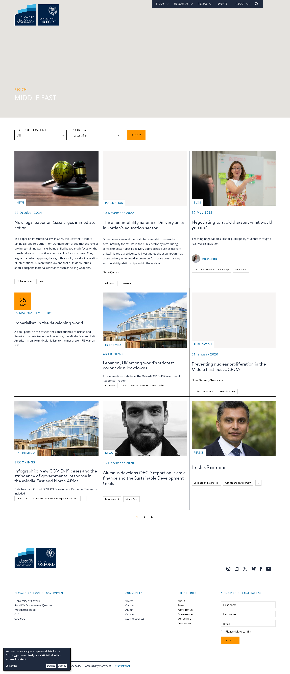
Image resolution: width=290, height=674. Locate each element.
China (212, 505)
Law (41, 281)
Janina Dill (20, 243)
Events (222, 4)
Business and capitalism (206, 482)
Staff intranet (122, 665)
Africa (20, 505)
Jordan (149, 283)
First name (229, 605)
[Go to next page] (152, 517)
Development (112, 499)
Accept (62, 665)
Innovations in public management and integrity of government (226, 497)
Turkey (246, 512)
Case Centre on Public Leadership (211, 269)
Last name (229, 614)
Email (226, 623)
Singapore (231, 512)
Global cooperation (203, 391)
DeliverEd (127, 283)
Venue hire (184, 618)
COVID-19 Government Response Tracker (143, 385)
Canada (198, 505)
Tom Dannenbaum (58, 243)
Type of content (31, 129)
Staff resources (134, 618)
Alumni (129, 610)
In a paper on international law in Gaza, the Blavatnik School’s (53, 239)
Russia (215, 512)
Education (110, 283)
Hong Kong (241, 505)
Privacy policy (73, 665)
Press (181, 605)
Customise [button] (11, 665)
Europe (225, 505)
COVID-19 (110, 385)
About (181, 601)
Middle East (63, 281)
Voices (129, 601)
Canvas (129, 614)
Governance (185, 614)
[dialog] (36, 659)
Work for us (185, 610)
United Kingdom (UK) (134, 392)
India (255, 505)
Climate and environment (238, 482)
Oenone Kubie (209, 258)
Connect (130, 605)
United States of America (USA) (237, 520)
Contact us (184, 623)
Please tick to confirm (238, 631)
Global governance (241, 490)
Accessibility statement (98, 665)
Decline (51, 665)
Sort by (79, 129)
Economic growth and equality (209, 490)
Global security (24, 281)
